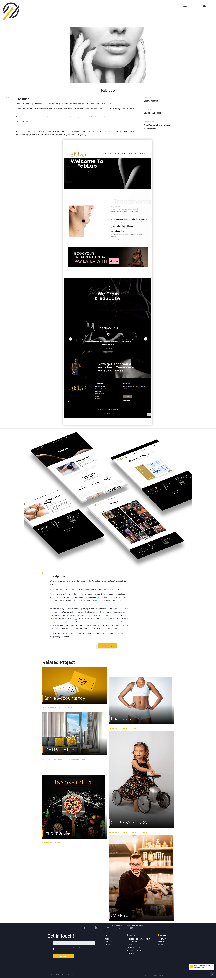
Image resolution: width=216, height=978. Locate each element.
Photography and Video (76, 759)
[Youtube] (131, 927)
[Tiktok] (119, 927)
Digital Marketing (49, 759)
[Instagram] (108, 927)
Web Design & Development (52, 708)
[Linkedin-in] (96, 927)
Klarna (97, 600)
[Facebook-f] (84, 927)
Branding (68, 708)
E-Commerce (136, 728)
